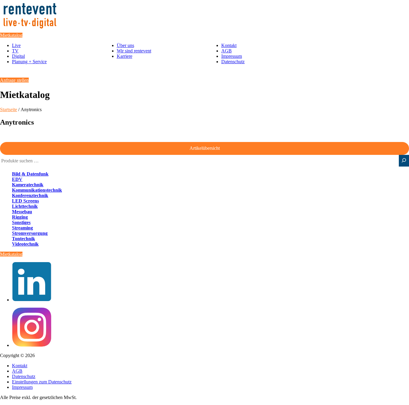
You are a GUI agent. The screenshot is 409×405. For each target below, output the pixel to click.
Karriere (124, 56)
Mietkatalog (11, 35)
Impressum (231, 56)
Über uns (125, 45)
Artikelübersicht (205, 148)
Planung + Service (29, 61)
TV (15, 50)
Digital (18, 56)
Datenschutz (233, 61)
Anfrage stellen (14, 80)
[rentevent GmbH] (30, 29)
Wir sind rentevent (134, 50)
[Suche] (404, 161)
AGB (226, 50)
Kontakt (229, 45)
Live (16, 45)
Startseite (8, 109)
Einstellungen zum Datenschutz (42, 381)
